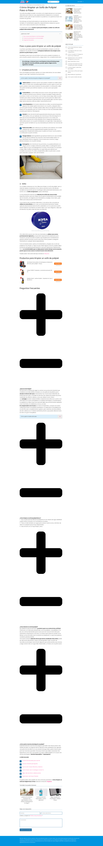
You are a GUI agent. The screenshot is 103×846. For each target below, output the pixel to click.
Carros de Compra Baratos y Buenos (32, 767)
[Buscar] (58, 2)
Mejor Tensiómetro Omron (73, 61)
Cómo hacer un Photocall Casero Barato (75, 71)
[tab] (41, 354)
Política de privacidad (36, 815)
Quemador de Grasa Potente (30, 776)
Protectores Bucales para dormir (31, 760)
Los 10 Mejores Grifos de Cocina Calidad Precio (75, 51)
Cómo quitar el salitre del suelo (75, 77)
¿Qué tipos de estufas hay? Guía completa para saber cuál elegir (75, 64)
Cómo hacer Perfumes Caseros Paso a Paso (75, 48)
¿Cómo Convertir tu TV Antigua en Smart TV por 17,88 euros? (75, 55)
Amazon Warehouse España (30, 763)
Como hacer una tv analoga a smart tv (33, 770)
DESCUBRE (80, 1)
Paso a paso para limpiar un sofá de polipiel (33, 36)
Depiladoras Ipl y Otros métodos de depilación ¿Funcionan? (75, 58)
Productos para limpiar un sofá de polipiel (33, 38)
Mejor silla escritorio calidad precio (31, 773)
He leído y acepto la (31, 814)
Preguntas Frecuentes (29, 40)
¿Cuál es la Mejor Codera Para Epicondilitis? (74, 68)
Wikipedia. (46, 253)
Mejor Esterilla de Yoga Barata (74, 74)
